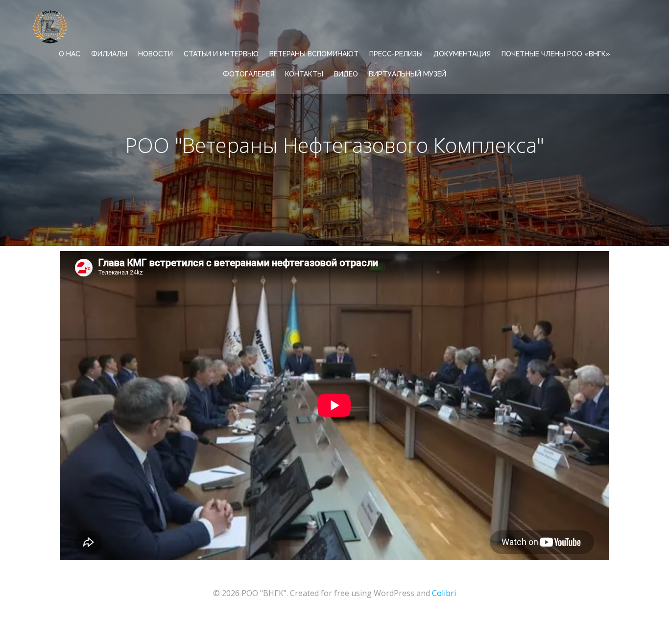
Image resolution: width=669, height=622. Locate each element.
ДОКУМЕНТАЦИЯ (462, 54)
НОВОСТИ (155, 54)
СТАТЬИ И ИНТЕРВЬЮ (221, 54)
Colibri (444, 593)
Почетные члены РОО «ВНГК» (556, 54)
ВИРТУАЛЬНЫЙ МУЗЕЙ (407, 74)
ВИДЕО (346, 74)
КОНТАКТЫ (304, 74)
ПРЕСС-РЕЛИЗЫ (396, 54)
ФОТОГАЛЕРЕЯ (248, 74)
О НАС (69, 54)
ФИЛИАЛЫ (109, 54)
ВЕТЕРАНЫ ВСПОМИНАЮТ (313, 54)
